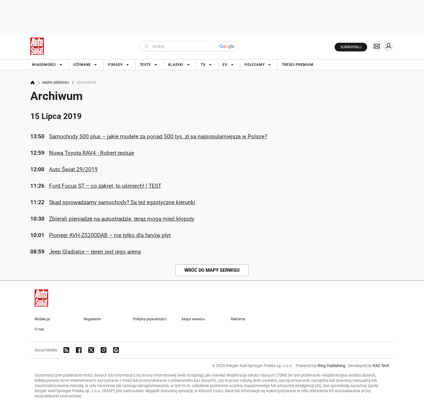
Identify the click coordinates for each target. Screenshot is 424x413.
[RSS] (66, 350)
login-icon (388, 46)
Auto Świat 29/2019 (73, 169)
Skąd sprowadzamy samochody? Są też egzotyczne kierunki (122, 202)
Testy (145, 65)
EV (225, 65)
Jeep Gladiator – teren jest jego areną (95, 251)
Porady (115, 65)
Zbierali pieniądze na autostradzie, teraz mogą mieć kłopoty (121, 218)
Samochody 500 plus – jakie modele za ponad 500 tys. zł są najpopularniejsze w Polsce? (158, 136)
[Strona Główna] (37, 46)
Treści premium (297, 65)
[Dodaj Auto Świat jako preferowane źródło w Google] (116, 350)
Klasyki (175, 65)
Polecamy (254, 65)
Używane (82, 65)
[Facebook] (79, 350)
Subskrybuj (350, 47)
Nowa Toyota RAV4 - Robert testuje (91, 153)
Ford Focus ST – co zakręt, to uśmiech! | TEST (105, 186)
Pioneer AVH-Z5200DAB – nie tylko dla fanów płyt (110, 235)
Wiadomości (44, 65)
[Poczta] (377, 46)
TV (203, 65)
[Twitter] (91, 350)
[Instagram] (104, 350)
